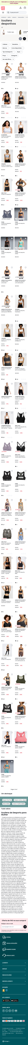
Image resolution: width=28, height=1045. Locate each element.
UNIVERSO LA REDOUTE (7, 981)
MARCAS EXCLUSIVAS (7, 975)
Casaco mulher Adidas (19, 804)
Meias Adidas (6, 804)
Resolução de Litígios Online (8, 1033)
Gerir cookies (4, 1031)
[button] (25, 8)
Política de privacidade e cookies (14, 1030)
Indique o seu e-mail (7, 923)
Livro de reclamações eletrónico (16, 1031)
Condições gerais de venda (7, 1028)
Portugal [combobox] (6, 1041)
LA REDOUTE (5, 962)
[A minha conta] (20, 8)
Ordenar (5, 44)
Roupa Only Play (7, 800)
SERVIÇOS (4, 969)
